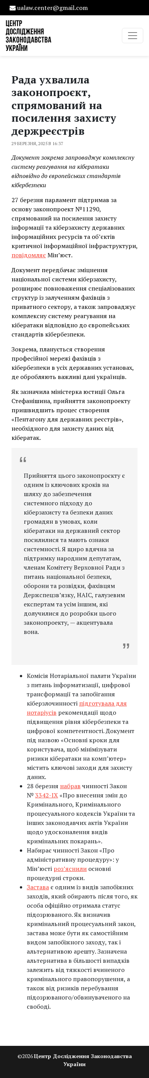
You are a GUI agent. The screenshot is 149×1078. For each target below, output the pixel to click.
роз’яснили (70, 868)
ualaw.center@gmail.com (52, 7)
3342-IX (46, 795)
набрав (70, 786)
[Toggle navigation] (132, 35)
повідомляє (28, 255)
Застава (38, 887)
